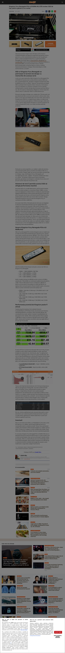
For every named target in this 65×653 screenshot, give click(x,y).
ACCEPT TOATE (58, 632)
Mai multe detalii (24, 629)
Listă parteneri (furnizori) (35, 635)
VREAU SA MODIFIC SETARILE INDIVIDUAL (58, 636)
